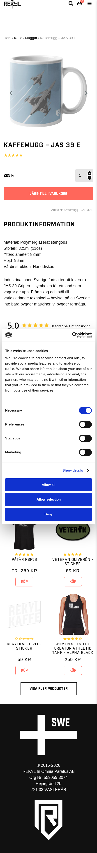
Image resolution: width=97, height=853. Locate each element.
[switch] (85, 424)
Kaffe (18, 38)
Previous (10, 93)
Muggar (31, 38)
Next (88, 93)
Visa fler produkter (49, 688)
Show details (72, 470)
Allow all (48, 485)
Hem (7, 38)
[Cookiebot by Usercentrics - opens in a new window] (72, 335)
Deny (48, 514)
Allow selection (49, 499)
